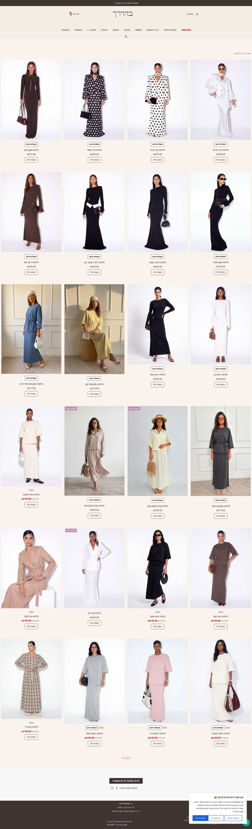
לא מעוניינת (215, 818)
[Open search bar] (126, 36)
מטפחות (78, 29)
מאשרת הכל (200, 818)
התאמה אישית (233, 818)
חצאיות (115, 29)
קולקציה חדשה (170, 29)
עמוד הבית (246, 53)
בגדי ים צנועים (153, 29)
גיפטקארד (65, 29)
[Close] (244, 795)
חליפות (138, 29)
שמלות (93, 29)
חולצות (127, 29)
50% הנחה (186, 29)
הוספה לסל (220, 159)
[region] (218, 808)
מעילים (104, 29)
